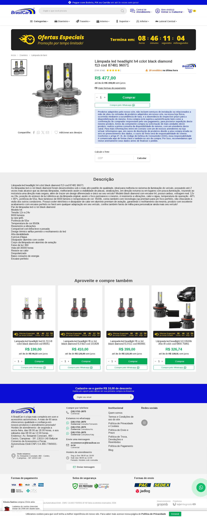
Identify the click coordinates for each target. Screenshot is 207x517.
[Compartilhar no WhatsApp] (38, 132)
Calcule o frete (102, 152)
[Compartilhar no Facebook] (33, 132)
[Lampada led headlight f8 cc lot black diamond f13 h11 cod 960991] (127, 329)
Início (13, 55)
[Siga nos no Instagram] (144, 423)
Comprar (129, 97)
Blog (110, 450)
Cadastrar (177, 12)
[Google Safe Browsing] (101, 486)
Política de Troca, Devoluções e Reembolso (117, 439)
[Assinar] (131, 397)
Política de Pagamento (120, 446)
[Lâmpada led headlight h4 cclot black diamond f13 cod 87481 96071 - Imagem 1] (19, 68)
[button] (19, 67)
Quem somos (115, 413)
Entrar (164, 12)
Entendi (175, 514)
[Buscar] (122, 11)
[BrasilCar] (23, 11)
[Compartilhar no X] (42, 132)
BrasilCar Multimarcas (189, 66)
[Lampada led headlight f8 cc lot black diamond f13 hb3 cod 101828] (80, 329)
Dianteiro (24, 55)
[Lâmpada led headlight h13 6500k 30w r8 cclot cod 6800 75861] (174, 329)
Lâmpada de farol (39, 55)
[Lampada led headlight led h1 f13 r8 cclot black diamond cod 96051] (33, 329)
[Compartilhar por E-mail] (47, 132)
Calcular (141, 158)
